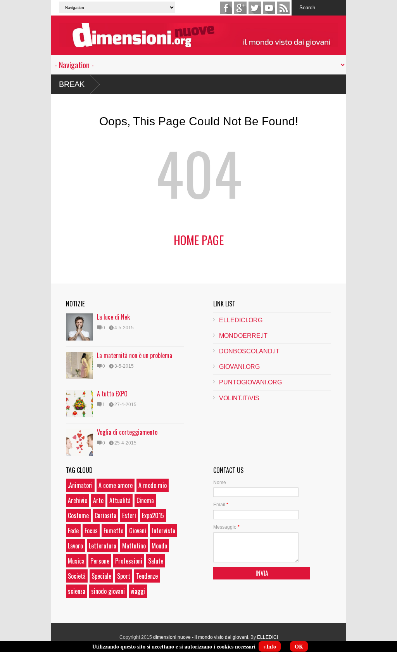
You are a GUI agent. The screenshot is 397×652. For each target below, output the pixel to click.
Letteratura (102, 545)
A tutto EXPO (112, 393)
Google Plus (240, 8)
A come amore (115, 485)
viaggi (138, 591)
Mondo (159, 545)
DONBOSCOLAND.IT (249, 351)
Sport (123, 576)
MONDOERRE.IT (243, 335)
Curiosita (105, 515)
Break (72, 84)
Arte (98, 500)
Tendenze (147, 576)
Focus (91, 530)
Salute (155, 561)
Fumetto (113, 530)
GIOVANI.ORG (239, 366)
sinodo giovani (108, 591)
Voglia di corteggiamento (127, 432)
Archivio (77, 500)
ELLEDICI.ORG (240, 320)
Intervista (163, 530)
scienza (76, 591)
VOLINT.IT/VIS (239, 398)
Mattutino (134, 545)
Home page (199, 240)
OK (299, 646)
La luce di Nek (113, 317)
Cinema (145, 500)
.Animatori (80, 485)
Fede (73, 530)
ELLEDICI (267, 637)
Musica (76, 561)
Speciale (101, 576)
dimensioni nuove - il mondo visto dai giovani (200, 637)
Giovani (137, 530)
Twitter (255, 8)
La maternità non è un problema (134, 355)
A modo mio (152, 485)
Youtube (269, 8)
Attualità (120, 500)
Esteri (129, 515)
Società (77, 576)
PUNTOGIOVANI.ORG (250, 382)
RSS (283, 8)
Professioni (128, 561)
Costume (78, 515)
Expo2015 (153, 515)
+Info (269, 646)
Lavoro (75, 545)
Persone (99, 561)
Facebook (226, 8)
